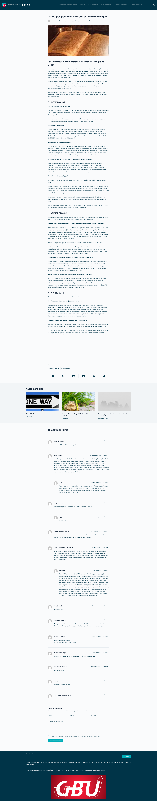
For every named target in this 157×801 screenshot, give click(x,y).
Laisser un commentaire (55, 740)
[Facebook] (20, 5)
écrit (57, 368)
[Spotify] (29, 5)
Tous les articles (137, 4)
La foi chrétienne (93, 4)
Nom (51, 715)
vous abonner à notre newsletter (92, 770)
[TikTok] (27, 5)
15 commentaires (100, 21)
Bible (50, 368)
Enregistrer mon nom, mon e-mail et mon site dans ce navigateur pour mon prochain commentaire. (75, 736)
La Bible (82, 4)
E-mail (72, 715)
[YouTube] (25, 5)
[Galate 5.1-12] (42, 401)
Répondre (106, 441)
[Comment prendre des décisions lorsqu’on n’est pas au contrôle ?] (114, 401)
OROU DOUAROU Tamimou (62, 695)
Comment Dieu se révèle (71, 21)
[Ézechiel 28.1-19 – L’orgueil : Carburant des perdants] (78, 401)
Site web (93, 715)
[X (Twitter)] (63, 376)
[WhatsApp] (104, 376)
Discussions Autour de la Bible (68, 4)
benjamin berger (59, 441)
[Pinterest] (73, 376)
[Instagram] (22, 5)
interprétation (65, 368)
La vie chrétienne (106, 4)
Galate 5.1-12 (30, 414)
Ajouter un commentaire (56, 721)
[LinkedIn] (84, 376)
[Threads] (94, 376)
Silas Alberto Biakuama (61, 667)
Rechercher (29, 754)
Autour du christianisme (121, 4)
